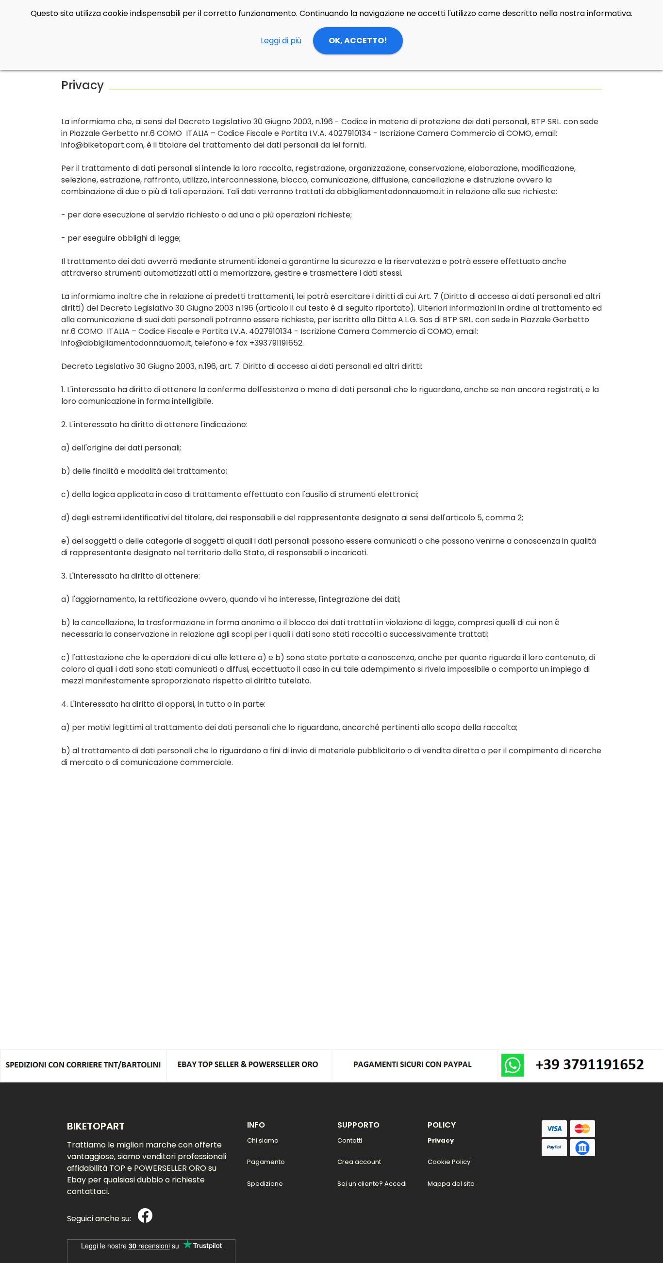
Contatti (349, 1140)
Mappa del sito (451, 1183)
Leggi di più (281, 40)
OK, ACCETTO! (358, 40)
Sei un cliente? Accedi (372, 1183)
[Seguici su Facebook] (142, 1219)
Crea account (359, 1161)
